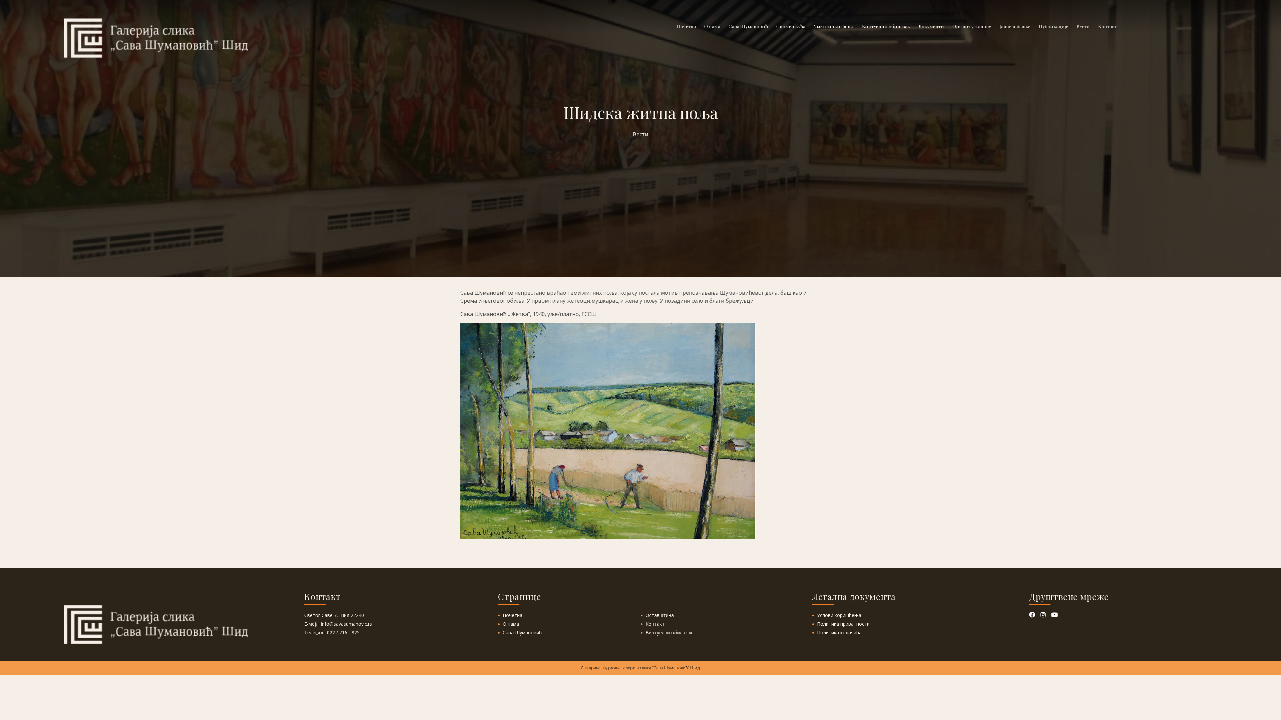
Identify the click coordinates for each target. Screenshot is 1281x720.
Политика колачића (839, 632)
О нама (511, 624)
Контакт (655, 624)
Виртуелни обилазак (669, 632)
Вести (640, 134)
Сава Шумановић (522, 632)
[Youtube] (1054, 615)
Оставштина (660, 615)
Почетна (512, 615)
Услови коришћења (839, 615)
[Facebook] (1032, 615)
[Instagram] (1043, 615)
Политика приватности (843, 624)
